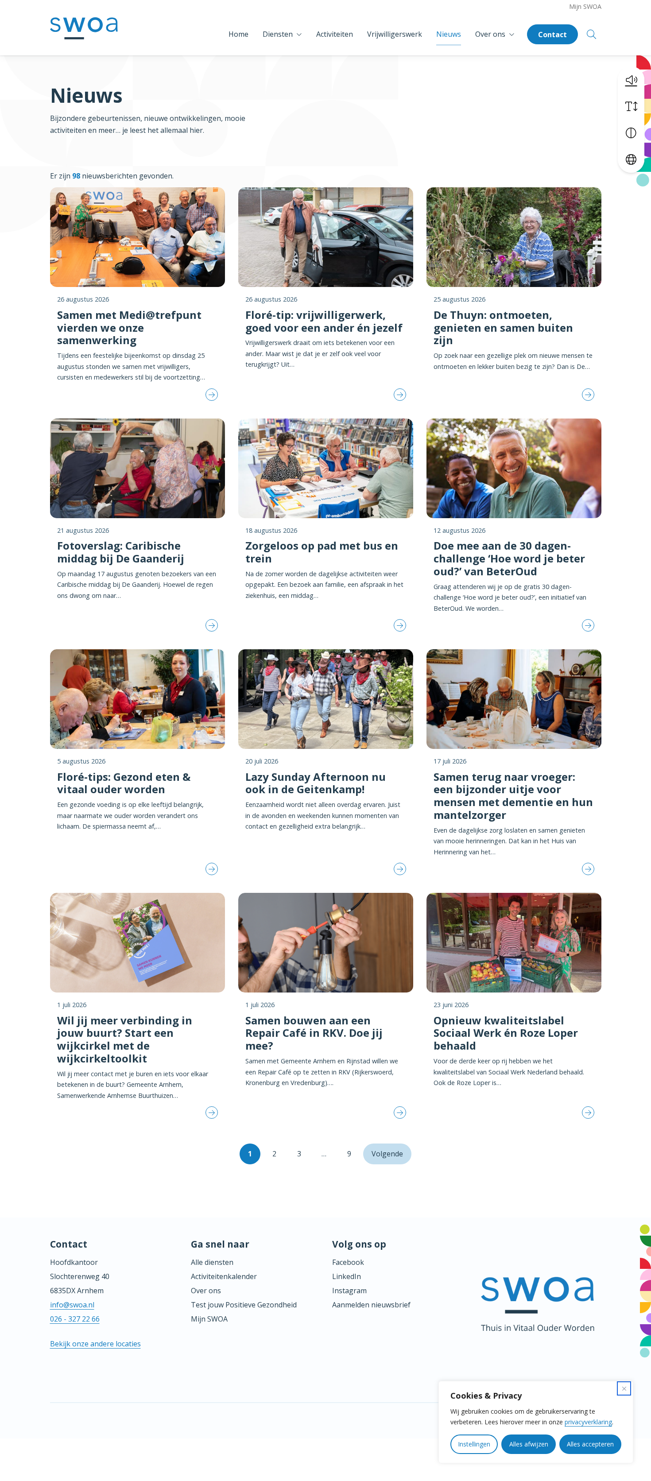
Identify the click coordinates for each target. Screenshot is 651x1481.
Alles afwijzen (528, 1444)
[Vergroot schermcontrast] (631, 133)
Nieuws (448, 34)
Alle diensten (212, 1262)
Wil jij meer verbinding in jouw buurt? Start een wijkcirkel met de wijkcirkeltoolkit (124, 1039)
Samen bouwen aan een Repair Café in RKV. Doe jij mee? (314, 1033)
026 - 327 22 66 (75, 1319)
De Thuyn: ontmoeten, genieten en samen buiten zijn (503, 327)
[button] (631, 79)
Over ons (490, 34)
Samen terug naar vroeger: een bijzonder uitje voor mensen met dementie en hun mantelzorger (513, 795)
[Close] (624, 1388)
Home (238, 34)
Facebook (348, 1262)
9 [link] (349, 1154)
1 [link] (250, 1154)
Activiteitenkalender (224, 1276)
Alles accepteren (590, 1444)
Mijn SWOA (585, 6)
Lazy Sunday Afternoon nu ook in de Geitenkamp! (315, 783)
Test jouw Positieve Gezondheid (244, 1305)
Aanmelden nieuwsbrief (371, 1305)
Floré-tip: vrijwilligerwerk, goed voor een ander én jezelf (324, 321)
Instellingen (474, 1444)
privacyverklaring (588, 1422)
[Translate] (631, 159)
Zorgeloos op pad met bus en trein (321, 552)
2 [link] (274, 1154)
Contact (552, 34)
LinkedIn (346, 1276)
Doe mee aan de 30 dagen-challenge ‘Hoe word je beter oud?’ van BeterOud (509, 558)
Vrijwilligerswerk (394, 34)
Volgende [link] (387, 1154)
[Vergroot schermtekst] (631, 106)
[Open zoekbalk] (591, 34)
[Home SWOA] (84, 34)
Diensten (278, 34)
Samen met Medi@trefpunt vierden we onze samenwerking (129, 327)
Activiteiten (334, 34)
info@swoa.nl (72, 1305)
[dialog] (535, 1422)
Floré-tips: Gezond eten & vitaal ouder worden (123, 783)
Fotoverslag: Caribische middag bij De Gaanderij (120, 552)
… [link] (324, 1154)
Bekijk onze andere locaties (95, 1344)
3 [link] (299, 1154)
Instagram (349, 1290)
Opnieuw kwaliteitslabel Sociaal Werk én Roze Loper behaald (506, 1033)
